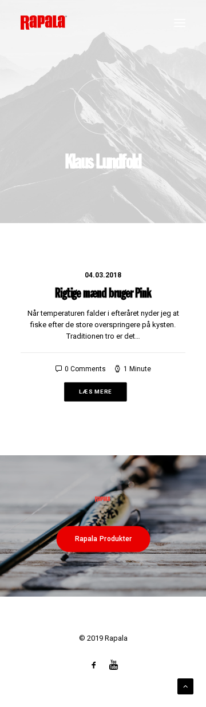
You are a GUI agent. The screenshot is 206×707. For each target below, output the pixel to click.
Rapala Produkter (103, 538)
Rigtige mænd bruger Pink (102, 294)
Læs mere (95, 391)
